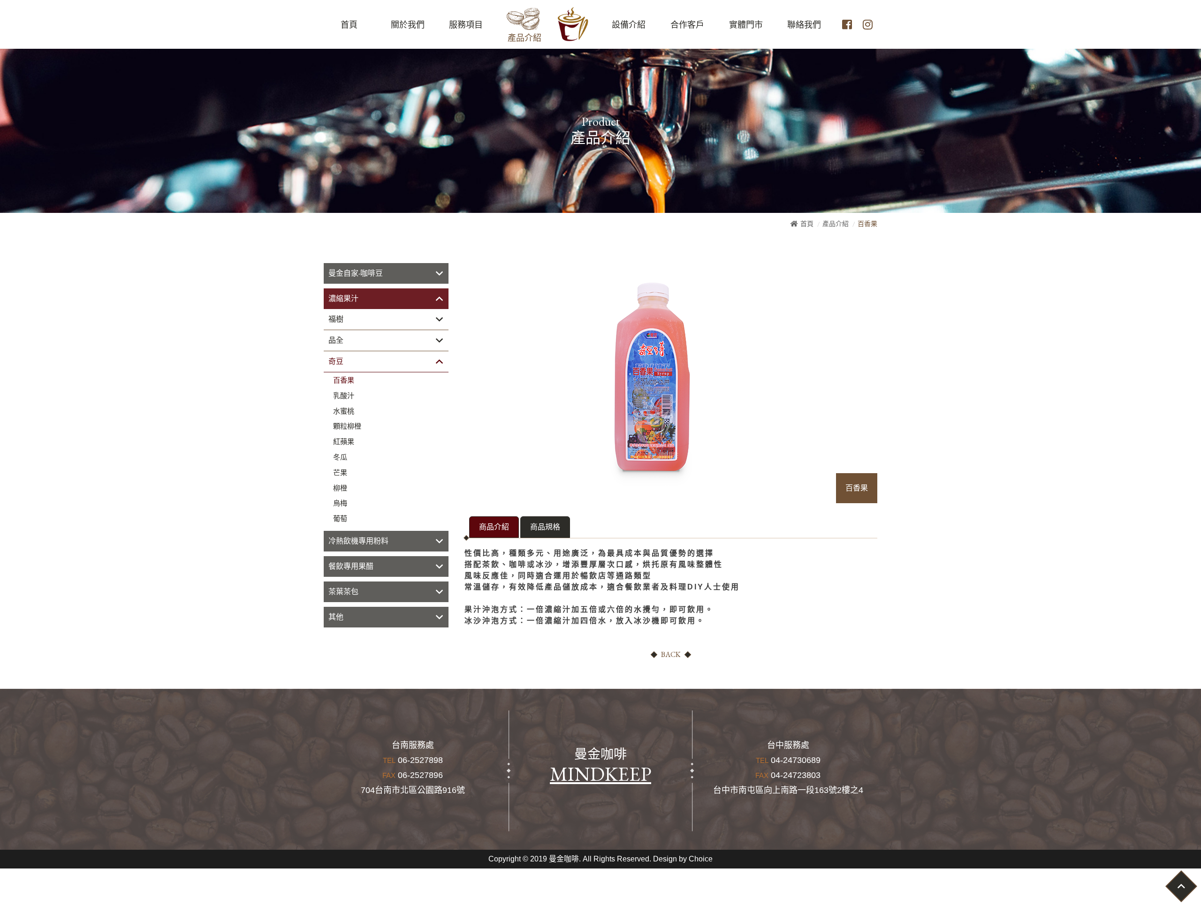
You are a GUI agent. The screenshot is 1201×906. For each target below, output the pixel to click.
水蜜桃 (343, 411)
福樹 (335, 319)
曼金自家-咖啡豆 (355, 273)
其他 (335, 617)
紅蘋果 (343, 441)
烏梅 (340, 503)
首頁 (806, 223)
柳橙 (340, 488)
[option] (652, 375)
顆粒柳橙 (347, 426)
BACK (671, 654)
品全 (335, 340)
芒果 (340, 472)
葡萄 (340, 518)
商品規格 (545, 527)
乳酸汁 (343, 395)
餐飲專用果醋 (350, 566)
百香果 (343, 380)
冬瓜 (340, 457)
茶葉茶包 (343, 591)
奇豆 (335, 361)
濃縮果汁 (343, 298)
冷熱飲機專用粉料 (358, 541)
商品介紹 (494, 527)
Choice (701, 859)
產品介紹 (835, 223)
